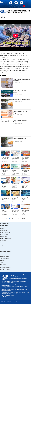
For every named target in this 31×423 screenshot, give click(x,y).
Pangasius (2, 245)
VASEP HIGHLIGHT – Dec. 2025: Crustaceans (5, 212)
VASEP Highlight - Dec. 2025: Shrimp (15, 198)
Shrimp (2, 243)
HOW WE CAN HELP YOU (5, 251)
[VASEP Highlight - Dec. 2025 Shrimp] (15, 193)
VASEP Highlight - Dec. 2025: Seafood (25, 198)
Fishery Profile (3, 236)
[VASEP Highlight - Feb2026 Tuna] (25, 153)
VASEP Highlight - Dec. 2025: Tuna (15, 211)
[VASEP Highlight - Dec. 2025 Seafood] (25, 193)
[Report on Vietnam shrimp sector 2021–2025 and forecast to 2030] (25, 180)
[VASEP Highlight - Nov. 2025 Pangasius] (25, 206)
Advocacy (2, 260)
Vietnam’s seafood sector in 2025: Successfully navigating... (5, 199)
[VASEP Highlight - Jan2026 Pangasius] (5, 180)
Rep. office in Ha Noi (5, 269)
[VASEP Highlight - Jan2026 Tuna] (15, 180)
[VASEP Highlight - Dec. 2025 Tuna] (15, 206)
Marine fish (3, 249)
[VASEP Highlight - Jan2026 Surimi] (25, 166)
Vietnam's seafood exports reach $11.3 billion (15, 172)
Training (2, 262)
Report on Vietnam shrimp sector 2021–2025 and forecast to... (25, 186)
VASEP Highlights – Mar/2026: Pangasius (20, 112)
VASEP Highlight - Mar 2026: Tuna (5, 158)
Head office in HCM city (5, 267)
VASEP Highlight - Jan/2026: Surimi (25, 171)
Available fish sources (5, 232)
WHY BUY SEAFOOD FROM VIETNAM (4, 224)
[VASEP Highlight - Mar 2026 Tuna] (5, 153)
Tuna (1, 247)
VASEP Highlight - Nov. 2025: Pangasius (25, 212)
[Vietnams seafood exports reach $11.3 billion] (15, 166)
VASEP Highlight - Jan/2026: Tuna (15, 184)
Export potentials (4, 234)
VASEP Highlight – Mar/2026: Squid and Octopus (21, 80)
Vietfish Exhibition (4, 258)
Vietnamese (28, 6)
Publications (3, 254)
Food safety (3, 228)
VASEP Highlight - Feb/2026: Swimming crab (20, 139)
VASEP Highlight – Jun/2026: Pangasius (20, 121)
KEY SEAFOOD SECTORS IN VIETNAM (5, 239)
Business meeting (4, 256)
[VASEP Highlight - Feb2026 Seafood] (5, 166)
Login (20, 6)
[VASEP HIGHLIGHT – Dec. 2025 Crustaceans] (5, 206)
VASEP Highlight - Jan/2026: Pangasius (5, 185)
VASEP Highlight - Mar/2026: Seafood (20, 91)
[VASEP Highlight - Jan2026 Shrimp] (15, 153)
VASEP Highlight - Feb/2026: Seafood (5, 172)
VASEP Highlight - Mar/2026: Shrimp (21, 99)
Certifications (3, 230)
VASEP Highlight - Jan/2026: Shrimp (15, 158)
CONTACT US (3, 264)
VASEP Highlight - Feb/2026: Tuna (25, 158)
